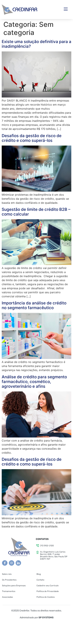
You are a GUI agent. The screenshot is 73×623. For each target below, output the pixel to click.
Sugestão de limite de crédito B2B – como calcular (36, 212)
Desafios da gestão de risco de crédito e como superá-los (31, 138)
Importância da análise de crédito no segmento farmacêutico (34, 305)
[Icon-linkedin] (18, 563)
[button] (65, 9)
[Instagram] (11, 563)
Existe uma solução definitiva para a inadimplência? (36, 44)
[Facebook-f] (4, 563)
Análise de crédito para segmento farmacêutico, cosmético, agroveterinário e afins (34, 381)
